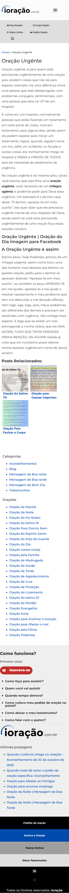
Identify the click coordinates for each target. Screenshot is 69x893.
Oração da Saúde (22, 566)
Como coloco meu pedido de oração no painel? (35, 704)
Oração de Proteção (24, 587)
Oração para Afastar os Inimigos (31, 781)
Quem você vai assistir (22, 688)
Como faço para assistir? (24, 681)
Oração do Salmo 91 (24, 523)
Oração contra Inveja (24, 550)
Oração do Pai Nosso (24, 518)
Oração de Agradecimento (29, 576)
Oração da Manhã (22, 507)
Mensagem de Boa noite (27, 474)
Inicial (5, 52)
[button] (55, 10)
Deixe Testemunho (34, 860)
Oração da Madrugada (26, 560)
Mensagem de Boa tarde (28, 480)
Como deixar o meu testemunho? (31, 713)
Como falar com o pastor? (25, 720)
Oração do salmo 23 (24, 598)
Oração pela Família (24, 555)
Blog (12, 469)
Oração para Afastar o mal (28, 624)
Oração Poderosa (22, 635)
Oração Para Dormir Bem (28, 528)
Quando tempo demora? (24, 695)
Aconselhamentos (23, 464)
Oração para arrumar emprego (30, 786)
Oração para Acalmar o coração (32, 619)
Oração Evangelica (23, 608)
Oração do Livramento (26, 592)
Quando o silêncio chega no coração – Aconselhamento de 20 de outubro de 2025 (35, 760)
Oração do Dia (20, 544)
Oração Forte (19, 614)
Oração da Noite (21, 512)
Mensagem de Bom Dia (27, 485)
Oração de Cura (20, 582)
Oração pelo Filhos (23, 630)
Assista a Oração (34, 835)
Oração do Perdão (22, 603)
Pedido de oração (34, 822)
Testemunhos (19, 490)
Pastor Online (35, 847)
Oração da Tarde (21, 571)
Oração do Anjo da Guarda (29, 539)
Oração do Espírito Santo (27, 534)
